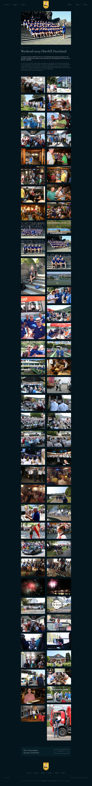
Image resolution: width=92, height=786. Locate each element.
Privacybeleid (7, 777)
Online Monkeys (84, 777)
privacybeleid (44, 780)
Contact (85, 4)
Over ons (7, 4)
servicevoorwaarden (53, 780)
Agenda (15, 4)
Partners (70, 4)
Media (77, 4)
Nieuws (23, 4)
